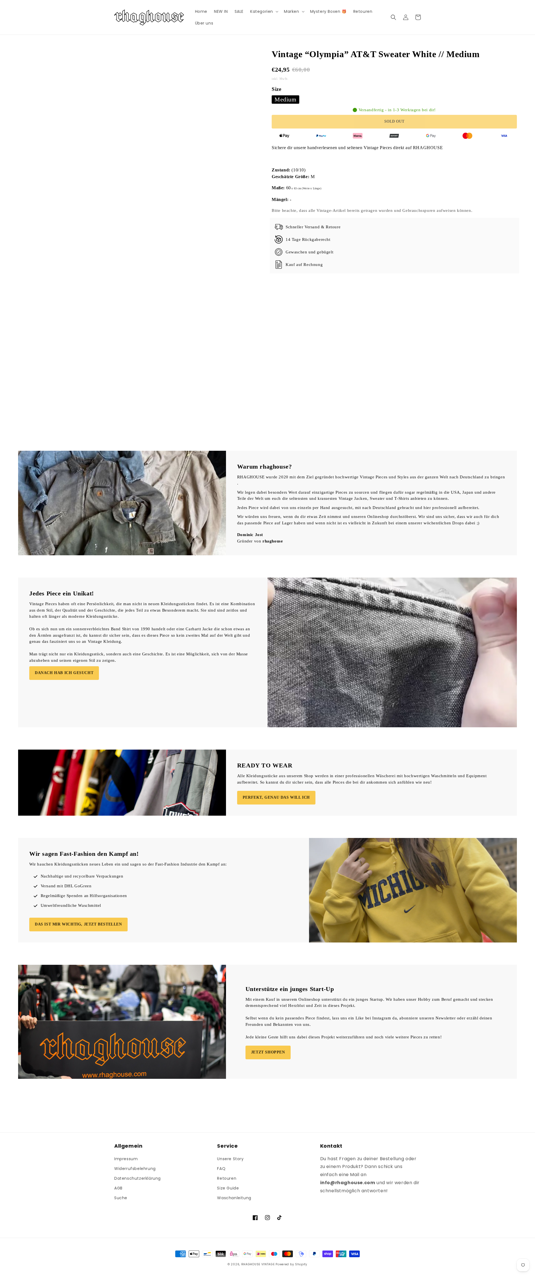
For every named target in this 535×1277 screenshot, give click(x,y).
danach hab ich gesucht (64, 673)
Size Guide (228, 1188)
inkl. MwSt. (281, 78)
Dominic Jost (250, 534)
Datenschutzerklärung (137, 1178)
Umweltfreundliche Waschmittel (71, 905)
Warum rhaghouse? (264, 466)
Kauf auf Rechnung (304, 264)
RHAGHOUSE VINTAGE (258, 1264)
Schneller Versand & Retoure (313, 227)
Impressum (126, 1159)
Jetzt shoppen (268, 1052)
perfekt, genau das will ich (276, 797)
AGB (118, 1188)
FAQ (221, 1168)
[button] (264, 11)
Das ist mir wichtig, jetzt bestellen (78, 924)
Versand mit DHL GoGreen (66, 886)
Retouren (226, 1178)
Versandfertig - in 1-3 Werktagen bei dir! (397, 110)
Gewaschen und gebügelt (309, 252)
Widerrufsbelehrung (135, 1168)
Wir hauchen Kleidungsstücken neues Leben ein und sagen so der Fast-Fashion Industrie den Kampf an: (128, 864)
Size (276, 89)
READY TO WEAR (265, 765)
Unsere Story (230, 1159)
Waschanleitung (234, 1198)
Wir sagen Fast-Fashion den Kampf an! (84, 853)
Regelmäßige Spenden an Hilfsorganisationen (84, 895)
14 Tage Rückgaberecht (308, 239)
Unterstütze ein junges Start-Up (289, 988)
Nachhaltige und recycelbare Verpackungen (82, 876)
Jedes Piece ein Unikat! (61, 593)
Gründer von (260, 541)
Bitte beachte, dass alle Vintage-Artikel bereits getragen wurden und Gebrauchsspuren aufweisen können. (372, 210)
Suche (120, 1198)
